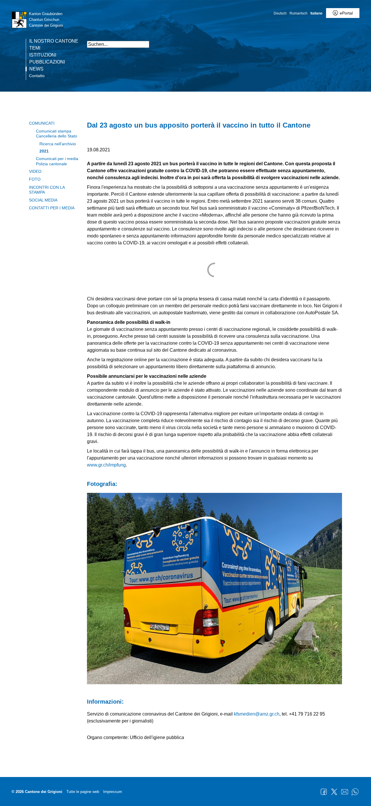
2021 (44, 151)
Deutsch (280, 13)
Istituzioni (42, 55)
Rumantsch (299, 13)
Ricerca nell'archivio (57, 143)
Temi (34, 48)
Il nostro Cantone (53, 41)
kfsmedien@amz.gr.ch (256, 713)
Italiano (316, 13)
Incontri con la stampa (47, 190)
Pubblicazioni (47, 62)
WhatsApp (355, 791)
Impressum (112, 791)
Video (35, 171)
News (36, 69)
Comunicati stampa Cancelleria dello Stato (56, 133)
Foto (35, 179)
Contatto (37, 76)
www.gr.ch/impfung (106, 464)
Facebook (323, 791)
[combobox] (118, 44)
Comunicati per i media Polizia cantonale (57, 161)
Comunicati (41, 123)
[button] (365, 41)
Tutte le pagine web (82, 791)
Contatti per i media (51, 208)
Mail (344, 791)
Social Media (43, 200)
